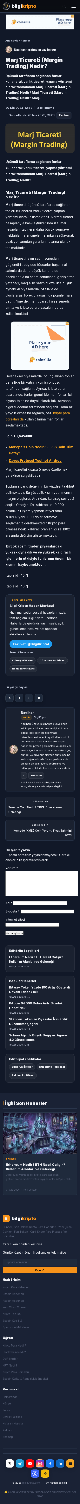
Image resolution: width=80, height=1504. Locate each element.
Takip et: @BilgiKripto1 (31, 644)
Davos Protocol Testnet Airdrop (35, 461)
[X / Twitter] (10, 1463)
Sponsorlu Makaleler (16, 1327)
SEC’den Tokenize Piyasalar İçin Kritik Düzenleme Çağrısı (38, 1021)
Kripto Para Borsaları (16, 1372)
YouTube (36, 775)
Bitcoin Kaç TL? (12, 1320)
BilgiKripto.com (31, 1482)
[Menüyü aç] (73, 6)
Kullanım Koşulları (13, 1423)
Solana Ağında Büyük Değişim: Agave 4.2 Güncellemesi (38, 1037)
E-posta (12, 911)
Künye (7, 1403)
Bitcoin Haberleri (13, 1294)
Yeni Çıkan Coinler (14, 1307)
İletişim (7, 1410)
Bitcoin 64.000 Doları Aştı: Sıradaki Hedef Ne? (36, 1005)
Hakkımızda (10, 1396)
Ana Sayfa (11, 40)
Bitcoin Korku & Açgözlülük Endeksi (25, 1378)
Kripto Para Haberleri (16, 1287)
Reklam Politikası (23, 668)
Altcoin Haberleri (13, 1300)
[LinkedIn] (60, 1463)
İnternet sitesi (15, 919)
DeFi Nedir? (10, 1358)
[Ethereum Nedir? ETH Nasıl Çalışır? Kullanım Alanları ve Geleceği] (40, 1133)
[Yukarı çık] (71, 1497)
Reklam (7, 1430)
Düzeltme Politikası (52, 660)
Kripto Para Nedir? (14, 1345)
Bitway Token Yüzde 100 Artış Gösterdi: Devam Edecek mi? (40, 989)
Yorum (11, 868)
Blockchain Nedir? (14, 1352)
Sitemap (8, 1436)
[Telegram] (20, 1463)
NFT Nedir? (10, 1365)
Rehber (25, 40)
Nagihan (20, 49)
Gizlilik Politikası (13, 1416)
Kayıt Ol (40, 1270)
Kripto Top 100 (12, 1313)
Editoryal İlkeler (22, 660)
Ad (8, 903)
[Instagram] (40, 1463)
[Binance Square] (45, 1473)
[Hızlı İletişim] (70, 1463)
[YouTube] (30, 1463)
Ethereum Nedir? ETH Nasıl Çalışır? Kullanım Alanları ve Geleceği (36, 959)
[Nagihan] (8, 49)
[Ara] (64, 6)
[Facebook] (50, 1463)
